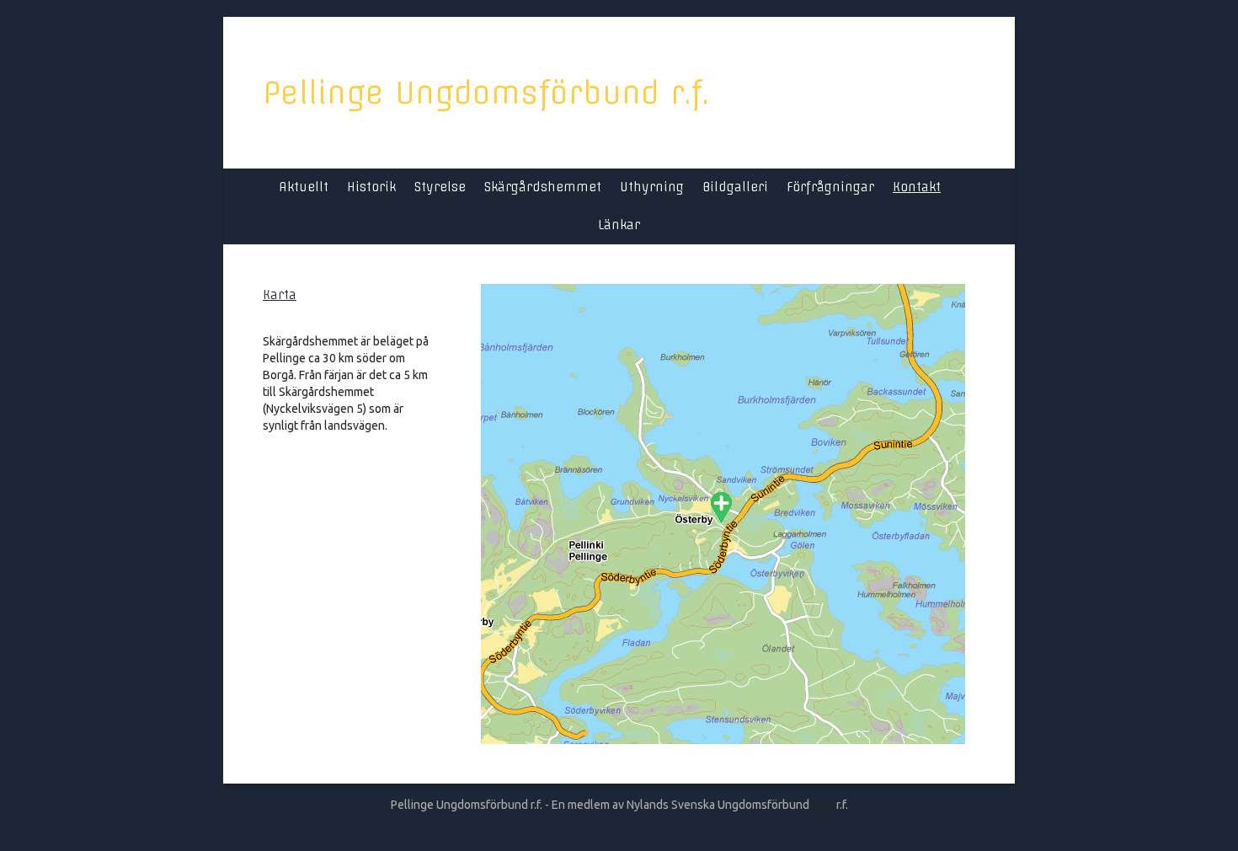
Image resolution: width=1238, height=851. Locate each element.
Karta (279, 294)
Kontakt (917, 187)
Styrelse (440, 187)
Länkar (619, 225)
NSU (823, 804)
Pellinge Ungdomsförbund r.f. (485, 92)
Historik (371, 187)
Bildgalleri (735, 187)
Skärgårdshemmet (542, 187)
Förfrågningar (830, 187)
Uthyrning (652, 187)
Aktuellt (303, 187)
